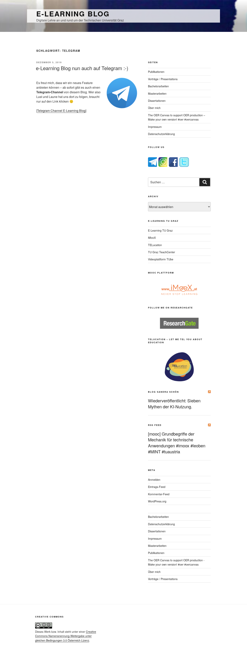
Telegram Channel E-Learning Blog (61, 110)
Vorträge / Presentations (163, 79)
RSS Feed (155, 425)
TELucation (155, 245)
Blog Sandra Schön (163, 391)
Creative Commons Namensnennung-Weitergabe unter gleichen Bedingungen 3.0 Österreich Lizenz (65, 636)
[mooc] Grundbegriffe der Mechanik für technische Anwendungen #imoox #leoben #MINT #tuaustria (176, 442)
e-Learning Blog (73, 13)
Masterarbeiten (157, 93)
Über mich (154, 108)
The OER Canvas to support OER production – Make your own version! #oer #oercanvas (176, 117)
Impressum (155, 127)
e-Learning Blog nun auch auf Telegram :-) (82, 67)
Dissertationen (157, 101)
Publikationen (156, 72)
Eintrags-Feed (156, 487)
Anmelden (154, 480)
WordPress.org (157, 501)
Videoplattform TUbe (160, 259)
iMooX (152, 238)
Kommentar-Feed (158, 494)
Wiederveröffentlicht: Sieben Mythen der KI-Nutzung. (174, 403)
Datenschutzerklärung (161, 134)
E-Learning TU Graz (160, 230)
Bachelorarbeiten (158, 86)
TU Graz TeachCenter (161, 252)
